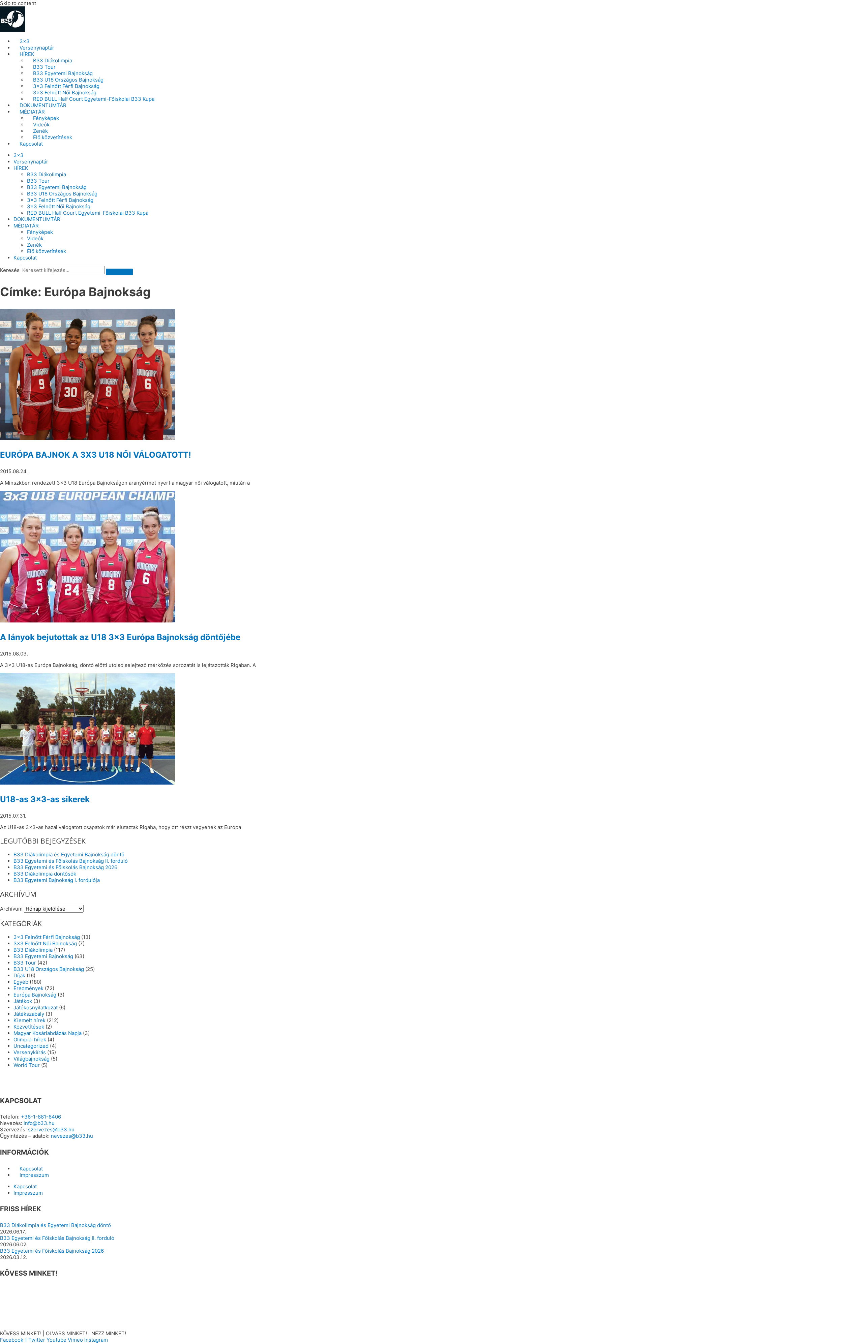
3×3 (25, 41)
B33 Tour (44, 67)
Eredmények (28, 988)
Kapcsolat (31, 144)
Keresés (10, 270)
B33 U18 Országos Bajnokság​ (68, 80)
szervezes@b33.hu (51, 1129)
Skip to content (18, 3)
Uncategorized (31, 1046)
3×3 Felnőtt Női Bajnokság (64, 92)
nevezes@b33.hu (72, 1136)
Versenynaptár (37, 47)
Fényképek (46, 118)
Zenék (40, 131)
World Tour (26, 1065)
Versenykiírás (29, 1052)
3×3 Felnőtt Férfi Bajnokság (66, 86)
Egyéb (20, 982)
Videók (41, 124)
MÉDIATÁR (32, 112)
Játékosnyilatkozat (35, 1007)
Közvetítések (28, 1027)
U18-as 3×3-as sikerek (45, 799)
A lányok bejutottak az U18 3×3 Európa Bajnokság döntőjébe (120, 637)
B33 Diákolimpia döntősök (44, 874)
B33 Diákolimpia (52, 60)
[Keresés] (119, 272)
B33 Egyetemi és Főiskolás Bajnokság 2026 (65, 867)
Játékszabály (28, 1014)
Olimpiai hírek (29, 1039)
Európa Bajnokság (34, 994)
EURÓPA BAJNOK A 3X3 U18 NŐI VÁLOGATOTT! (95, 455)
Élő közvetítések (52, 137)
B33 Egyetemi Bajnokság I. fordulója (56, 880)
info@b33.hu (39, 1123)
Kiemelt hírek (29, 1020)
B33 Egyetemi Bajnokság (63, 73)
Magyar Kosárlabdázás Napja (47, 1033)
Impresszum (34, 1175)
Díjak (19, 975)
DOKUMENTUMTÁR (43, 105)
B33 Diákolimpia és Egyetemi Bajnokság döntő (68, 854)
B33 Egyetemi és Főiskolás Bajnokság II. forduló (70, 861)
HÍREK (27, 54)
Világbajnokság (31, 1059)
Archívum (11, 909)
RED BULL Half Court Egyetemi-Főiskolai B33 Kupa (93, 99)
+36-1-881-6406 (41, 1116)
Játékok (22, 1001)
